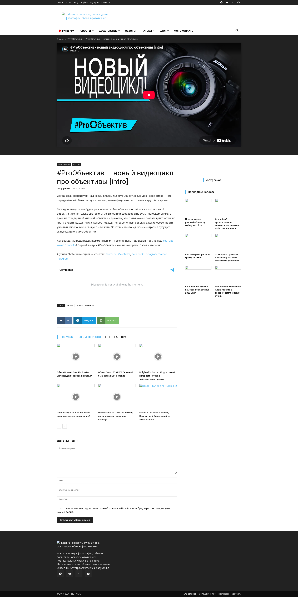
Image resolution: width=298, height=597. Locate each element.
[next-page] (64, 426)
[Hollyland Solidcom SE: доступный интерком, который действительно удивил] (158, 356)
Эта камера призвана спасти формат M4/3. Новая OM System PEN (227, 257)
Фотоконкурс (183, 30)
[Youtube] (238, 2)
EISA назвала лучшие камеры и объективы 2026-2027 (197, 289)
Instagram (151, 254)
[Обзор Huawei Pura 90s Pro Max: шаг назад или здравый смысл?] (76, 356)
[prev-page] (59, 426)
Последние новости (201, 192)
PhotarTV (76, 164)
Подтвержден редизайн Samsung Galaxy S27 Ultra (195, 222)
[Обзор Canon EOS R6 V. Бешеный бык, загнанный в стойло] (117, 356)
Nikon (68, 2)
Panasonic (106, 2)
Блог (163, 30)
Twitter (162, 254)
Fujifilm (84, 2)
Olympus (94, 2)
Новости (85, 30)
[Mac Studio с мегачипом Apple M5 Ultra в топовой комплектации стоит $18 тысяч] (228, 275)
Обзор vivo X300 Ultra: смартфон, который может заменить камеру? (115, 416)
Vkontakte (124, 254)
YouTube (111, 254)
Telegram (62, 258)
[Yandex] (232, 2)
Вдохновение (108, 30)
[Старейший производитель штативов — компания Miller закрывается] (228, 207)
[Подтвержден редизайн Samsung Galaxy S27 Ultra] (198, 207)
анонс (70, 305)
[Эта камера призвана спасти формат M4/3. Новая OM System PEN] (228, 243)
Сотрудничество (207, 593)
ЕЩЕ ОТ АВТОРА (115, 337)
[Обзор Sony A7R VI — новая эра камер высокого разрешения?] (76, 397)
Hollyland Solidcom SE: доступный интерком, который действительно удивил (157, 376)
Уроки (147, 30)
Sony (76, 2)
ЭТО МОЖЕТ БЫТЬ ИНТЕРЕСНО (80, 337)
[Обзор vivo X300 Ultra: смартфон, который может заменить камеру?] (117, 397)
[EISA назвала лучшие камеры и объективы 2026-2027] (198, 275)
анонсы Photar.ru (85, 305)
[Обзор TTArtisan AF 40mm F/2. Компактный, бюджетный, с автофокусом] (158, 397)
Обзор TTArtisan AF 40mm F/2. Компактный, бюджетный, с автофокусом (155, 416)
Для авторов (189, 593)
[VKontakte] (227, 2)
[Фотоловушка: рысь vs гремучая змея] (198, 243)
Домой (60, 39)
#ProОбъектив (74, 39)
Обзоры (130, 30)
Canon (60, 2)
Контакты (236, 593)
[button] (237, 31)
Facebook (137, 254)
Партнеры (223, 593)
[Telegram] (221, 2)
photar (66, 188)
